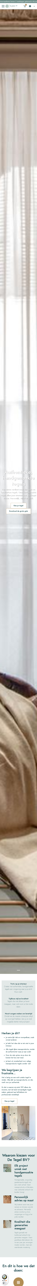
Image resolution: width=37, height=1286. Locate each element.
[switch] (4, 1283)
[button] (3, 491)
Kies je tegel (18, 505)
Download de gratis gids (18, 511)
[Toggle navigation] (3, 6)
